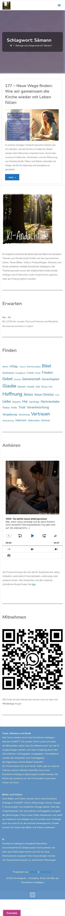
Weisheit (45, 420)
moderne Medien (16, 137)
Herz (50, 387)
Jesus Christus (44, 394)
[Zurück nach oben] (32, 894)
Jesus (28, 394)
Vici (19, 139)
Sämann (12, 139)
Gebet (7, 378)
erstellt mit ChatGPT (17, 115)
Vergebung (9, 414)
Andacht (22, 367)
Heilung (44, 387)
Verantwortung (38, 407)
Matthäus (13, 135)
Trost (21, 407)
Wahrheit (20, 420)
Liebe (6, 401)
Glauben (22, 386)
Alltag (13, 366)
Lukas (24, 133)
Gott (38, 386)
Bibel (46, 366)
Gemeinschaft (15, 130)
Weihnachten (34, 420)
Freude (37, 373)
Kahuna (33, 871)
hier (34, 584)
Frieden (47, 372)
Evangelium (14, 128)
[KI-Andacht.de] (6, 5)
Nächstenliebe (50, 401)
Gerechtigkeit (50, 379)
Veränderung (8, 420)
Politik (14, 407)
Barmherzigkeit (34, 366)
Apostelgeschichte (19, 124)
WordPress (45, 871)
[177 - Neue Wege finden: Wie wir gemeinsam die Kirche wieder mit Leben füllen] (45, 125)
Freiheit (30, 373)
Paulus (6, 407)
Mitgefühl (16, 401)
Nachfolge (34, 401)
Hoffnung (13, 133)
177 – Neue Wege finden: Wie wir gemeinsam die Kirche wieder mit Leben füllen (28, 94)
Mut (25, 401)
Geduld (17, 379)
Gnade (30, 386)
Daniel (12, 126)
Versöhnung (24, 414)
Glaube (9, 386)
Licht (57, 395)
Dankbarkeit (8, 372)
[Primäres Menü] (59, 5)
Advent (5, 366)
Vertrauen (40, 414)
